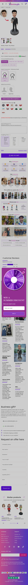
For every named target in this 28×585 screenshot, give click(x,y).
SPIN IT (14, 313)
